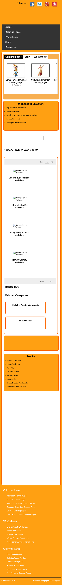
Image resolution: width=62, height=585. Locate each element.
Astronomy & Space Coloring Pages (21, 503)
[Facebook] (32, 4)
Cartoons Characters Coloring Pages (21, 507)
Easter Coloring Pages (16, 566)
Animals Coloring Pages (16, 500)
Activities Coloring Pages (17, 496)
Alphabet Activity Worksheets (25, 305)
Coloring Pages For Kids (16, 558)
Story (8, 42)
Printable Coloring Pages (17, 569)
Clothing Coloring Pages (16, 511)
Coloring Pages (12, 32)
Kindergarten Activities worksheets (20, 542)
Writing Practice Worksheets (16, 123)
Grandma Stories (13, 372)
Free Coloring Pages (15, 554)
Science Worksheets (13, 119)
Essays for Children (13, 364)
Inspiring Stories (12, 375)
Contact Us (10, 47)
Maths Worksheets (13, 111)
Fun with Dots (25, 321)
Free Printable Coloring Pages (19, 573)
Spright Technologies (51, 581)
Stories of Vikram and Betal (16, 387)
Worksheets (11, 37)
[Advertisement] (33, 144)
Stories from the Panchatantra (17, 383)
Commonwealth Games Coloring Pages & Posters (16, 82)
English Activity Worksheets (16, 108)
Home (31, 16)
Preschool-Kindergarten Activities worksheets (22, 115)
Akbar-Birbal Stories (14, 360)
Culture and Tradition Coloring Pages (21, 515)
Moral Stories (11, 379)
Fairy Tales (10, 368)
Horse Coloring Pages (15, 562)
